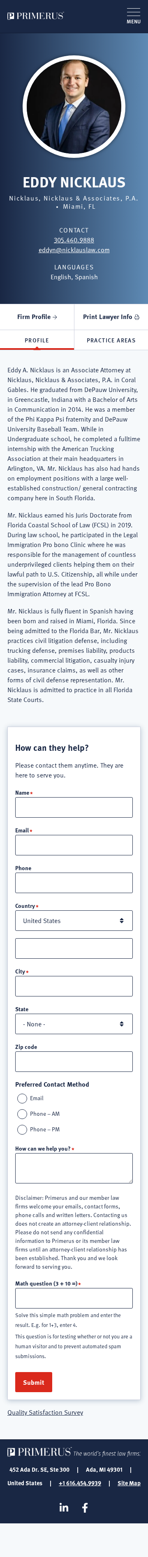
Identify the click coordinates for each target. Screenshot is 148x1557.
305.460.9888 (74, 240)
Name (22, 792)
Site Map (129, 1483)
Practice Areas (111, 340)
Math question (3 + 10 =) (46, 1283)
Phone (23, 868)
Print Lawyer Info (107, 316)
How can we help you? (43, 1148)
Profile (37, 340)
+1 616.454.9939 (80, 1483)
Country (25, 905)
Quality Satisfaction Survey (45, 1412)
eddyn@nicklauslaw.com (74, 250)
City (20, 971)
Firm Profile (34, 316)
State (21, 1009)
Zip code (26, 1046)
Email (22, 830)
